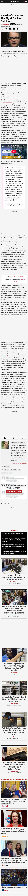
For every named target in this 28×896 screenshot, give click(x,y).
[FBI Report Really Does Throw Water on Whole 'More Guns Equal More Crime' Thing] (14, 753)
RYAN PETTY (4, 473)
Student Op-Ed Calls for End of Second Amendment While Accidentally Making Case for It (13, 546)
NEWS (8, 466)
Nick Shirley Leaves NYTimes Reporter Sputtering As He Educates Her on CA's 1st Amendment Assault (14, 860)
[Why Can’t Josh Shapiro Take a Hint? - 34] (14, 877)
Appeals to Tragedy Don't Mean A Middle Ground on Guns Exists (14, 699)
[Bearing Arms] (14, 1)
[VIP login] (25, 1)
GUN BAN (6, 469)
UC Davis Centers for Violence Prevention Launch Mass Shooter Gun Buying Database (14, 540)
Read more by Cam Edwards (20, 463)
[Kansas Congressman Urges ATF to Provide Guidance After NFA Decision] (14, 655)
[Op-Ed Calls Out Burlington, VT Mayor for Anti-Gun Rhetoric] (14, 566)
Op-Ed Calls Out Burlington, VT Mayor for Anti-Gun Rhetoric (14, 577)
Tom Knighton (14, 581)
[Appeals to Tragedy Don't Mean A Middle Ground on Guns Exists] (14, 688)
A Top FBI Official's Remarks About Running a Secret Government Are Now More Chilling (13, 801)
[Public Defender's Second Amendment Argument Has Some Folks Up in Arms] (14, 719)
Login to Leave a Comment (14, 491)
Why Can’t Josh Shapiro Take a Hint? (14, 887)
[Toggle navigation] (2, 1)
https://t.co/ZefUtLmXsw (16, 276)
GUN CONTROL (13, 469)
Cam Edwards (5, 24)
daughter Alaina (7, 102)
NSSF (20, 469)
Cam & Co (5, 356)
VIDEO (10, 473)
